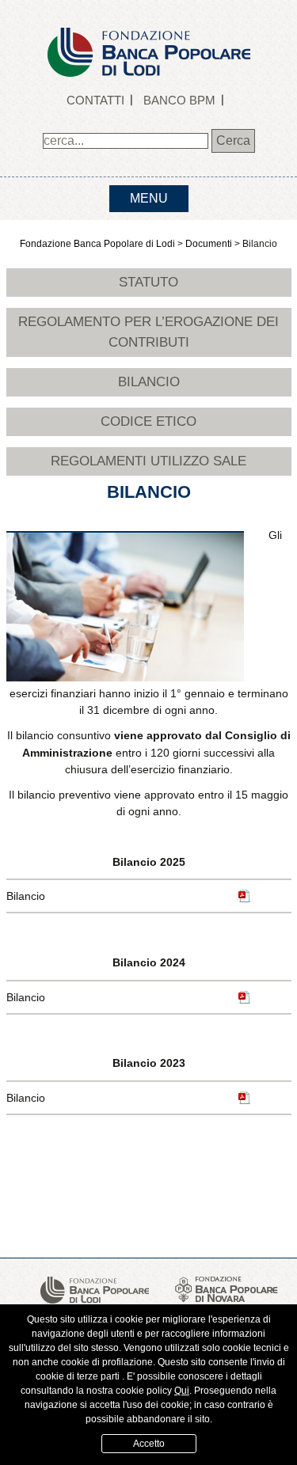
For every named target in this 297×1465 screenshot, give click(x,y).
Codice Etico (148, 421)
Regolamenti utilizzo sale (148, 461)
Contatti (95, 100)
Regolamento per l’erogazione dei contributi (148, 331)
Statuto (148, 282)
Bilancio (149, 381)
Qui (181, 1390)
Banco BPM (179, 100)
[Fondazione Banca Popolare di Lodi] (149, 37)
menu (149, 198)
